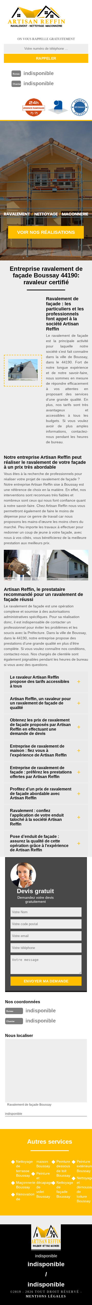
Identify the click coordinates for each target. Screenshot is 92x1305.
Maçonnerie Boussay (22, 1184)
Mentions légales (46, 1296)
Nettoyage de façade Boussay (62, 1189)
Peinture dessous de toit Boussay (62, 1168)
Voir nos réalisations (46, 232)
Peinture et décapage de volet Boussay (42, 1184)
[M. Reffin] (36, 16)
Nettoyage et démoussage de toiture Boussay (82, 1189)
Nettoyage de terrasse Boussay (22, 1168)
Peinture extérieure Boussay (82, 1166)
